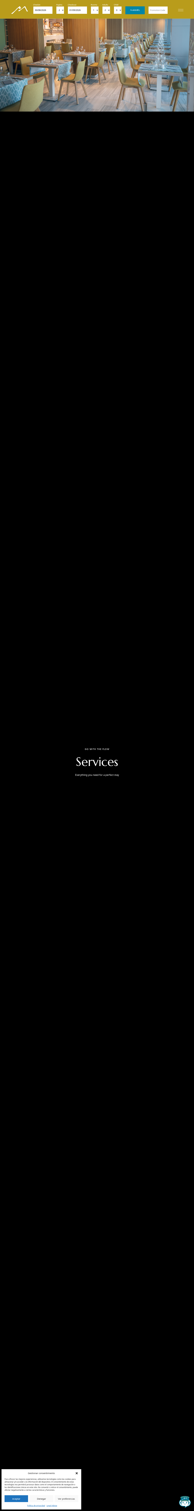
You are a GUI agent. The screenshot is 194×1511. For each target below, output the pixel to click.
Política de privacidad (36, 1505)
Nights (59, 4)
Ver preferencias (66, 1498)
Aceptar (16, 1498)
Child (116, 4)
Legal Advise (52, 1505)
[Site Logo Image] (19, 10)
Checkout (72, 4)
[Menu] (180, 10)
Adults (105, 4)
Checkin (36, 4)
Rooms (94, 4)
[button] (76, 1473)
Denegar (41, 1498)
